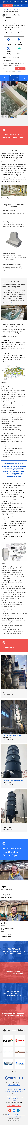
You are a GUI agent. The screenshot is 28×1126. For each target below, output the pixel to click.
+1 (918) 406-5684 (17, 2)
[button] (8, 5)
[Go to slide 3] (15, 1071)
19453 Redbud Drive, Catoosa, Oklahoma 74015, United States (14, 1098)
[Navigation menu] (26, 2)
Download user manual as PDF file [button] (14, 78)
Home (4, 9)
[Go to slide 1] (12, 1071)
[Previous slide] (4, 98)
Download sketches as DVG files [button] (4, 78)
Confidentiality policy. (13, 1120)
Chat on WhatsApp (14, 1084)
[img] (14, 5)
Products (9, 9)
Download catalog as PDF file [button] (23, 78)
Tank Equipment (16, 9)
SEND (20, 69)
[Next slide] (24, 98)
